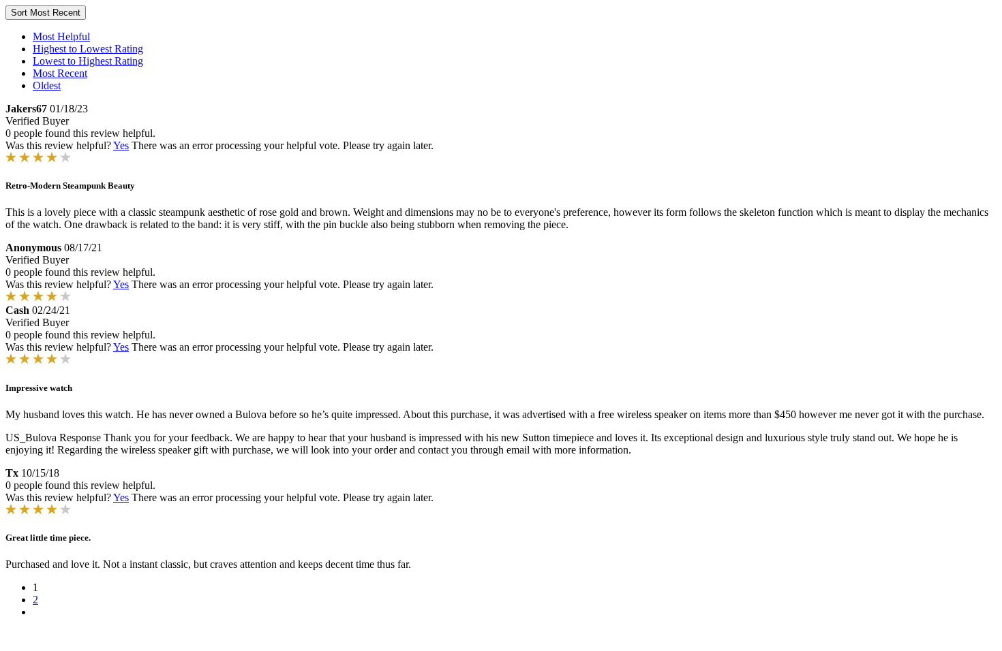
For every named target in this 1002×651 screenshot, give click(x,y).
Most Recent (60, 73)
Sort (45, 12)
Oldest (47, 85)
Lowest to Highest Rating (88, 61)
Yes (121, 145)
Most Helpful (61, 36)
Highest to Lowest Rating (88, 48)
